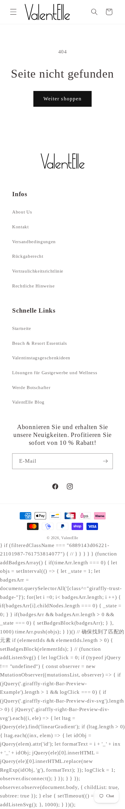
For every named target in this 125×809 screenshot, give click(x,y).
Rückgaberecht (27, 256)
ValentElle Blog (28, 401)
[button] (13, 12)
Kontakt (20, 226)
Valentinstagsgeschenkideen (41, 357)
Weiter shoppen (62, 99)
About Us (22, 211)
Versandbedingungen (34, 241)
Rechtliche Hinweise (33, 285)
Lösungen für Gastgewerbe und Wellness (54, 372)
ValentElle (69, 538)
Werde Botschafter (31, 387)
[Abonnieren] (105, 461)
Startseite (21, 328)
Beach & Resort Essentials (39, 343)
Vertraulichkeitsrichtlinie (37, 271)
